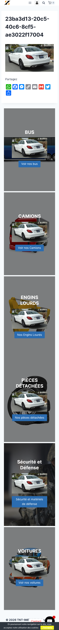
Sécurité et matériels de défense (29, 501)
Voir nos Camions (29, 247)
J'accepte (47, 627)
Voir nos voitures (29, 582)
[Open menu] (30, 2)
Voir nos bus (29, 163)
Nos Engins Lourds (29, 334)
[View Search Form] (44, 3)
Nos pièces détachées (29, 417)
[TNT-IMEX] (7, 2)
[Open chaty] (50, 621)
